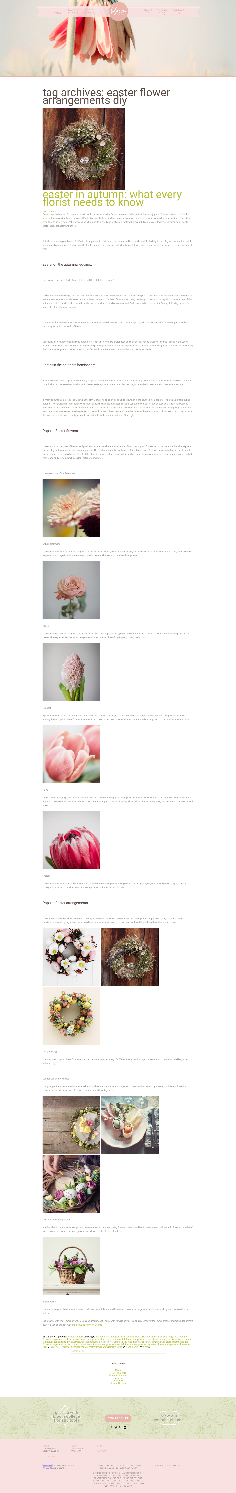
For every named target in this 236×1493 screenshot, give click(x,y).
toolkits (76, 1451)
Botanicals (118, 1378)
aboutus (147, 12)
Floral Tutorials (118, 1372)
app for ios (77, 1448)
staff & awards (51, 1451)
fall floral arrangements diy (56, 1341)
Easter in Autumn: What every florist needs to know (112, 198)
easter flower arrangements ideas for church (169, 1339)
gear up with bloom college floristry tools (66, 1416)
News (118, 1370)
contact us (118, 1418)
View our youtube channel (169, 1418)
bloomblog (162, 12)
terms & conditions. (111, 1468)
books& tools (72, 12)
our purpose (49, 1448)
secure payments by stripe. (68, 1465)
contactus (178, 12)
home (57, 13)
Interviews (118, 1380)
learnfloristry (90, 12)
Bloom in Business (118, 1375)
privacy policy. (130, 1468)
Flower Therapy (118, 1383)
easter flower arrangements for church (68, 1346)
